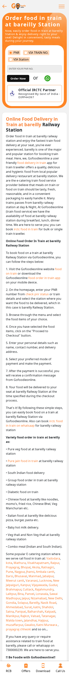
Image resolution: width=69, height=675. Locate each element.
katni (36, 607)
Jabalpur (48, 576)
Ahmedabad (14, 607)
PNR (16, 52)
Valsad (35, 616)
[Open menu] (62, 6)
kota (9, 563)
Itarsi (9, 576)
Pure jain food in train (23, 461)
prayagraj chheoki (18, 629)
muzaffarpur (14, 625)
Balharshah (35, 611)
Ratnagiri (47, 567)
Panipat (20, 611)
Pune (9, 572)
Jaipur (25, 598)
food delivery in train (32, 163)
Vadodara (53, 558)
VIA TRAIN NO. (38, 52)
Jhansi (30, 572)
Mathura (20, 563)
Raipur (54, 563)
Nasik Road (48, 603)
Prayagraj (12, 567)
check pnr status (37, 294)
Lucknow (45, 580)
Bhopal (26, 567)
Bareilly (34, 603)
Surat (28, 607)
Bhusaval (21, 576)
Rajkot (24, 616)
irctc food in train (26, 229)
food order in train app (44, 278)
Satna (10, 611)
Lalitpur (11, 594)
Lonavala (42, 594)
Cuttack (28, 589)
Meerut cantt (15, 580)
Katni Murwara (47, 625)
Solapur (22, 603)
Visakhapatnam (38, 563)
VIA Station (21, 59)
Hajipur (43, 620)
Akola (36, 567)
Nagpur (20, 572)
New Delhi (55, 598)
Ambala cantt (45, 572)
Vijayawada (39, 585)
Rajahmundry (44, 589)
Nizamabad (39, 598)
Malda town (14, 620)
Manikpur (12, 616)
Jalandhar (30, 620)
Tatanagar (48, 616)
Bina (20, 594)
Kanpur (25, 585)
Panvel (29, 594)
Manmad (35, 576)
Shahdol (47, 607)
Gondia (11, 603)
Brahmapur (13, 589)
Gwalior (29, 625)
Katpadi (50, 611)
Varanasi (32, 580)
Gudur (53, 585)
